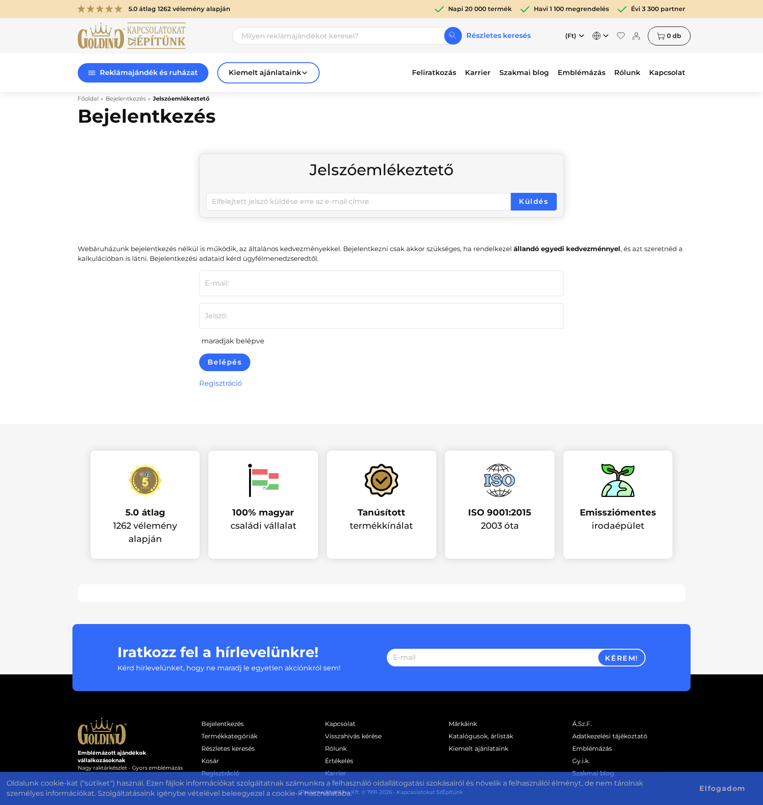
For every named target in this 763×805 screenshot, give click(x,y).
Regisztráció (220, 383)
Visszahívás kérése (353, 736)
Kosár (210, 761)
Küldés (533, 201)
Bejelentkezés (222, 724)
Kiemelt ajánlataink (478, 748)
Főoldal (88, 98)
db (674, 36)
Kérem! (621, 658)
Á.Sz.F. (582, 724)
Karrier (478, 72)
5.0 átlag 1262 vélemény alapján (179, 9)
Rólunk (627, 72)
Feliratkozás (434, 72)
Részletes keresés (498, 35)
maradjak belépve (232, 341)
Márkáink (463, 724)
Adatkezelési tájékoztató (609, 736)
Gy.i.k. (581, 761)
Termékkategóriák (229, 736)
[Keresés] (453, 36)
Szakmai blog (524, 72)
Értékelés (339, 761)
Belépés (225, 362)
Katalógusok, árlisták (481, 736)
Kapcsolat (667, 72)
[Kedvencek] (621, 36)
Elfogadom (722, 788)
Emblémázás (581, 72)
